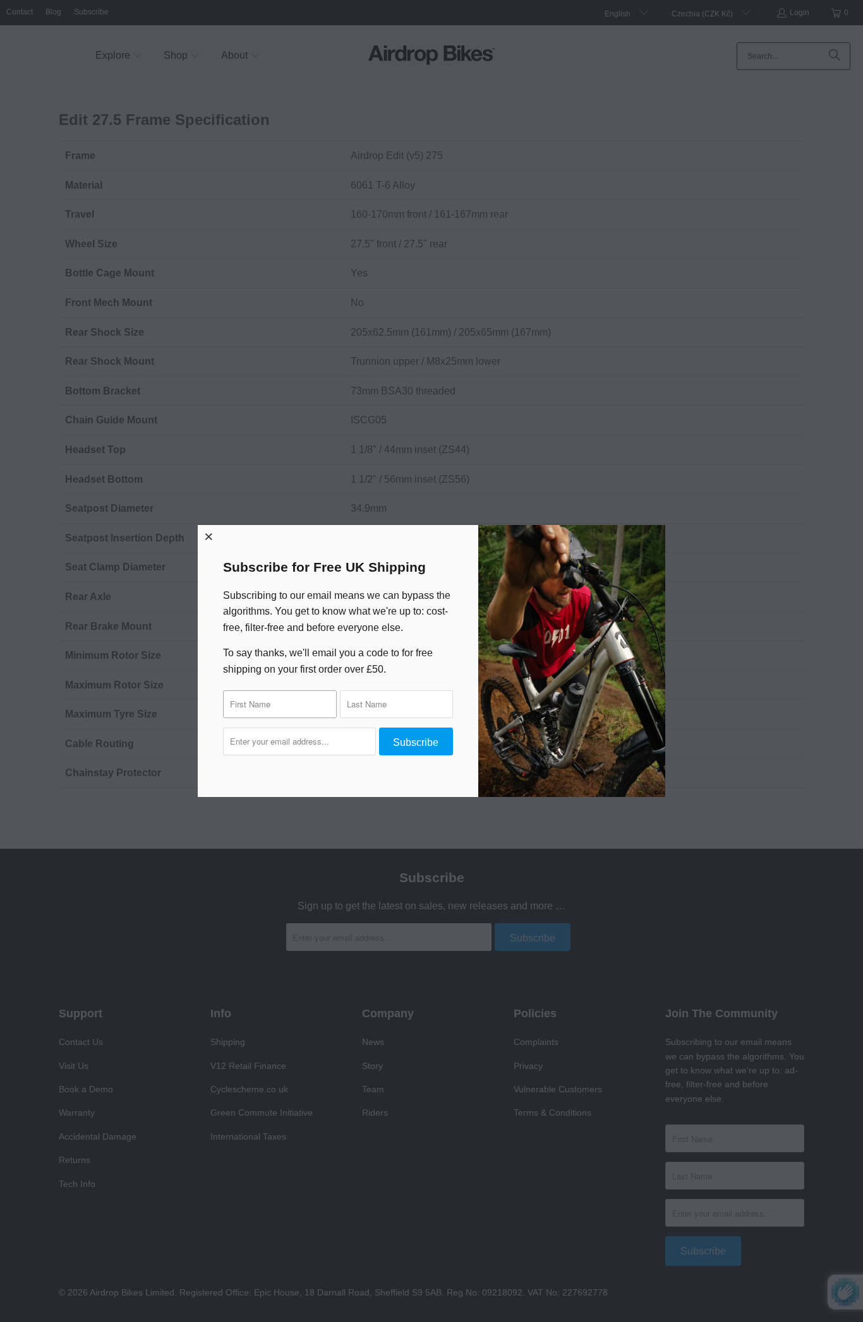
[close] (209, 536)
